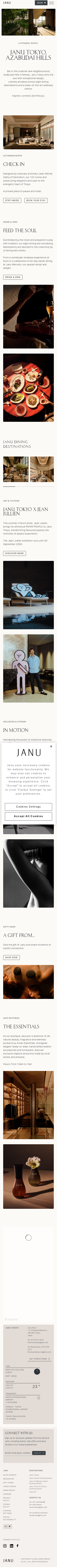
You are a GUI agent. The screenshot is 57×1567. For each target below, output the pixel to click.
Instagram (5, 1546)
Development (10, 1475)
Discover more (14, 553)
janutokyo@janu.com (40, 1342)
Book (40, 3)
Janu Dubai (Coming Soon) (40, 1478)
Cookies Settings (28, 806)
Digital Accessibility (9, 1518)
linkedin (11, 1546)
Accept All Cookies (28, 816)
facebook (17, 1546)
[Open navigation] (51, 4)
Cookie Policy (6, 1505)
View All (32, 1492)
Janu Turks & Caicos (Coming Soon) (38, 1487)
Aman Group (9, 1490)
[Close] (51, 746)
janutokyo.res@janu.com (41, 1352)
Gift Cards (8, 1483)
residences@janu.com (37, 1515)
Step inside (12, 200)
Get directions (38, 1359)
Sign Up (37, 1453)
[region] (28, 783)
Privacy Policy (7, 1499)
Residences (8, 1479)
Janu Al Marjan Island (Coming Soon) (38, 1482)
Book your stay (36, 200)
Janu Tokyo (7, 3)
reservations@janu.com (38, 1507)
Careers (7, 1494)
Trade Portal (9, 1486)
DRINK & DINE (12, 277)
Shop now (11, 957)
